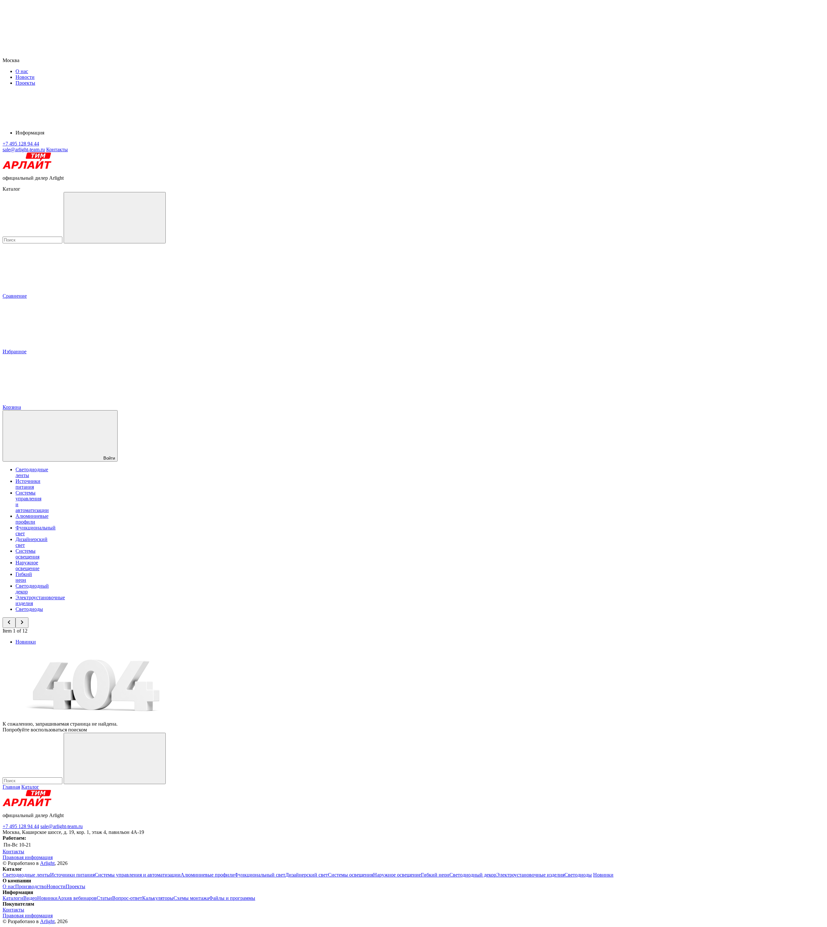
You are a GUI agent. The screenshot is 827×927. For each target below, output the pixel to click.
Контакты (57, 149)
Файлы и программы (232, 898)
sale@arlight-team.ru (61, 826)
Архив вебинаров (77, 898)
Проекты (25, 83)
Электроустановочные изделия (530, 875)
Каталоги (13, 898)
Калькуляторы (157, 898)
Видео (30, 898)
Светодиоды (29, 609)
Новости (25, 77)
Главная (11, 787)
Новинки (26, 642)
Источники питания (28, 484)
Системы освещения (27, 553)
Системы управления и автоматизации (138, 875)
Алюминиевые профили (32, 519)
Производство (31, 886)
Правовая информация (28, 857)
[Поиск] (115, 217)
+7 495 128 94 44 (21, 826)
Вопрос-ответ (127, 898)
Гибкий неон (24, 577)
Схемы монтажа (191, 898)
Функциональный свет (260, 875)
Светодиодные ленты (26, 875)
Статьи (104, 898)
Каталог (30, 787)
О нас (22, 71)
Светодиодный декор (472, 875)
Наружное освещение (27, 565)
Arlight (47, 863)
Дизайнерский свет (306, 875)
